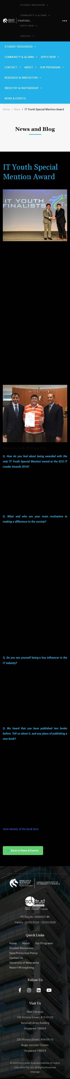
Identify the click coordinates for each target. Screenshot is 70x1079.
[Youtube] (49, 990)
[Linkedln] (38, 990)
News (17, 109)
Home (6, 109)
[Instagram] (29, 990)
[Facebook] (20, 990)
